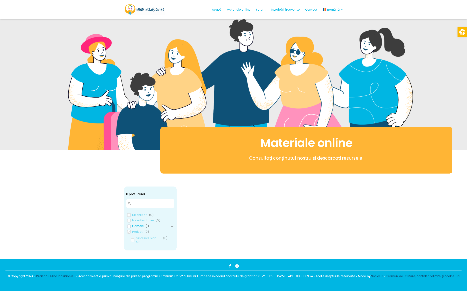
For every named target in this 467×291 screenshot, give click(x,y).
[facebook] (230, 266)
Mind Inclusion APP (146, 240)
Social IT (377, 276)
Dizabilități (139, 215)
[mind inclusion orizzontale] (144, 4)
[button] (462, 32)
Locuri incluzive (143, 220)
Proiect (137, 232)
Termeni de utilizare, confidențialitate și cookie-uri (423, 276)
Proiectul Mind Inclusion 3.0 (56, 276)
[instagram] (237, 266)
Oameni (138, 226)
